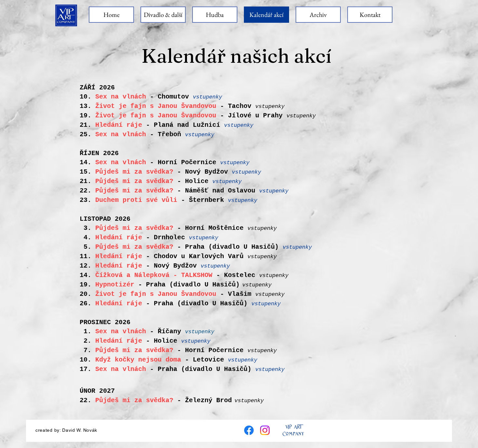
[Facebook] (249, 430)
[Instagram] (265, 430)
